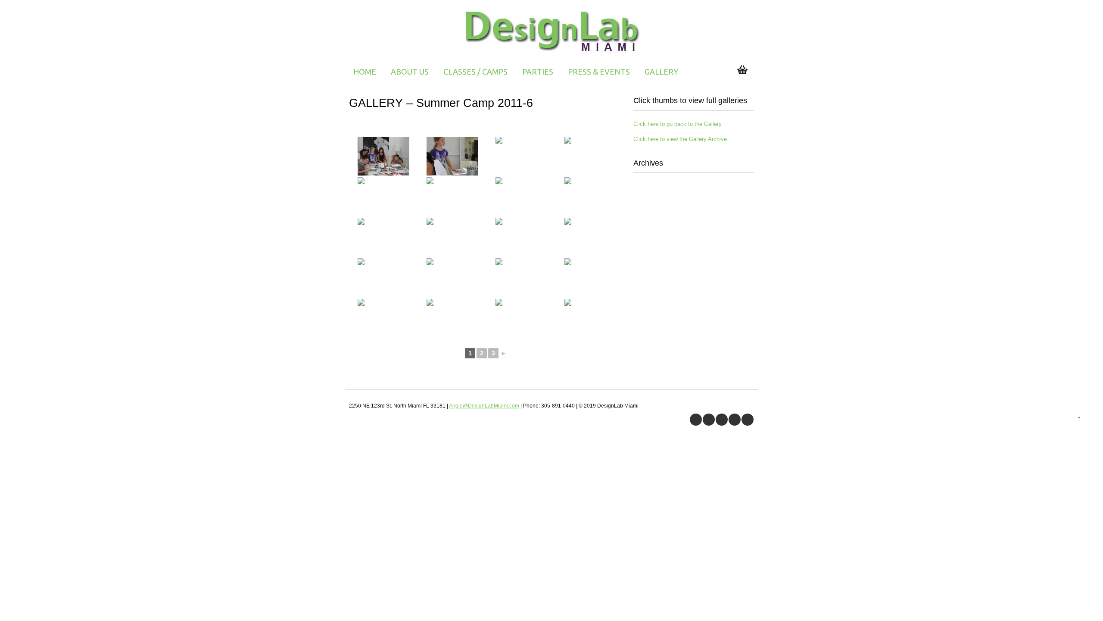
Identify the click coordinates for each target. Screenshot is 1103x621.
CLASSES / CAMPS (475, 71)
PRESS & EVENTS (599, 71)
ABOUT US (410, 71)
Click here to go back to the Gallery (677, 124)
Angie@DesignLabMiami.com (484, 406)
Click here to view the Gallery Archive (680, 139)
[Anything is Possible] (551, 53)
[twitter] (708, 419)
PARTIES (537, 71)
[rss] (734, 419)
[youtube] (721, 419)
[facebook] (695, 419)
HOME (364, 71)
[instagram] (747, 419)
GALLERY (661, 71)
